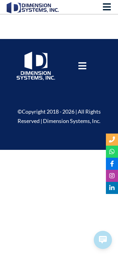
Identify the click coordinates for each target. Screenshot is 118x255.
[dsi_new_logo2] (33, 5)
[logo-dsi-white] (35, 54)
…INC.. (51, 78)
